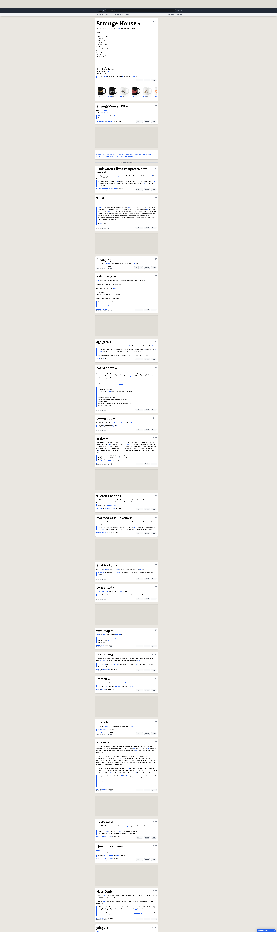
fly (128, 833)
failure (128, 760)
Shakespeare (116, 288)
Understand (119, 202)
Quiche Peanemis (100, 858)
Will (129, 444)
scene (109, 444)
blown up (117, 686)
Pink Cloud (98, 669)
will (152, 176)
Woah (101, 224)
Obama (105, 784)
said (108, 306)
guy (102, 110)
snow (154, 181)
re (123, 77)
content (129, 346)
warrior (135, 527)
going (107, 686)
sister (122, 595)
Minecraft (116, 116)
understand (101, 591)
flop (132, 726)
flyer (128, 826)
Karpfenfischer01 (109, 121)
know (105, 110)
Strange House (99, 80)
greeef (103, 267)
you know (109, 640)
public (133, 263)
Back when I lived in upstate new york (104, 188)
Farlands (111, 505)
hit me (104, 729)
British (118, 29)
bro (115, 505)
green (97, 280)
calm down (130, 686)
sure (136, 909)
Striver (97, 789)
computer (130, 376)
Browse (106, 14)
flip (129, 726)
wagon (113, 522)
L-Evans (101, 227)
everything (118, 635)
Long (110, 202)
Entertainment (119, 14)
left (141, 913)
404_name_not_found (107, 836)
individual (103, 683)
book (106, 831)
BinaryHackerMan (106, 409)
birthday (100, 351)
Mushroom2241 (108, 858)
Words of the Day (99, 14)
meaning (104, 202)
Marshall (127, 768)
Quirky (98, 850)
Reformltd (105, 578)
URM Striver (103, 789)
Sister (99, 207)
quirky (125, 852)
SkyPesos (98, 836)
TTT (122, 776)
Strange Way (128, 155)
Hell (99, 116)
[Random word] (174, 10)
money (138, 664)
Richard (100, 573)
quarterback (137, 913)
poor (151, 826)
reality (139, 661)
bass (108, 71)
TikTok (107, 505)
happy (116, 664)
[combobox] (140, 10)
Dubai (118, 573)
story (139, 176)
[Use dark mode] (181, 10)
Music (127, 14)
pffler (103, 918)
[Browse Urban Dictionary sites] (99, 10)
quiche (106, 855)
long (112, 683)
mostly (104, 635)
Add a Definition (170, 14)
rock (99, 450)
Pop (127, 444)
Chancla (98, 733)
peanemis (110, 855)
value (154, 826)
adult (113, 422)
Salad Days (98, 309)
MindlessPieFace (107, 80)
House (105, 77)
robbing (140, 595)
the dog (104, 429)
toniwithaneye (105, 669)
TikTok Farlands (99, 508)
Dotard (97, 689)
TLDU (97, 227)
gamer (104, 112)
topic (107, 591)
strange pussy (118, 157)
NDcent (115, 188)
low (130, 502)
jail (111, 302)
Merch (154, 80)
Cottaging (98, 267)
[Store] (178, 10)
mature (141, 346)
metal (109, 460)
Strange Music (109, 157)
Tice (103, 573)
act (99, 263)
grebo (97, 463)
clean (109, 391)
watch (152, 346)
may (134, 748)
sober (102, 661)
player (115, 638)
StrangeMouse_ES (100, 121)
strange (121, 155)
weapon (106, 726)
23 (116, 426)
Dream (135, 772)
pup (113, 426)
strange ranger (129, 157)
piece (117, 852)
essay (129, 207)
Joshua (98, 67)
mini (116, 522)
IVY (127, 776)
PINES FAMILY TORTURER (110, 508)
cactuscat (103, 463)
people (121, 384)
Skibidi (104, 118)
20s (131, 422)
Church (102, 529)
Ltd (118, 569)
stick (134, 391)
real (147, 209)
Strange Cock (137, 155)
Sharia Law (106, 569)
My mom (100, 729)
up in (108, 302)
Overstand (98, 598)
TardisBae (103, 733)
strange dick (99, 157)
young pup (98, 429)
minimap (98, 645)
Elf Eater (104, 598)
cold (114, 294)
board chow (98, 409)
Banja (103, 358)
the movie (117, 855)
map (98, 635)
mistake (141, 569)
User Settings (179, 14)
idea (135, 595)
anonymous (109, 263)
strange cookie (147, 155)
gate (145, 349)
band (120, 458)
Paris (119, 831)
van (119, 522)
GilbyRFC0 (105, 309)
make (125, 683)
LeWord (103, 645)
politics (110, 772)
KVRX (109, 532)
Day (110, 529)
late (121, 422)
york (116, 181)
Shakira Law (98, 578)
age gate (98, 358)
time (121, 376)
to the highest (120, 591)
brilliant (134, 77)
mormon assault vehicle (101, 532)
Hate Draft (98, 918)
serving (117, 176)
